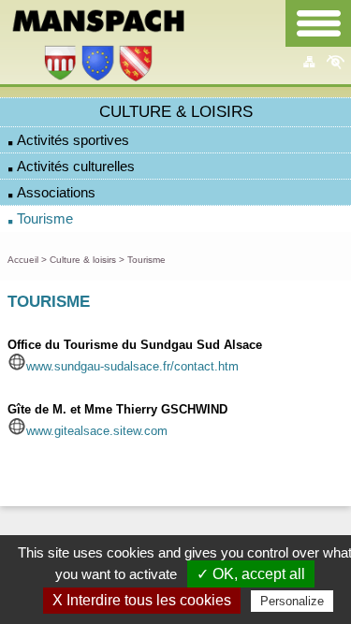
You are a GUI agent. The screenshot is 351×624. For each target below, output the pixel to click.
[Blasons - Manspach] (98, 77)
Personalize (292, 601)
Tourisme (45, 218)
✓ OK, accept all (251, 574)
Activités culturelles (76, 166)
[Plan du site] (309, 61)
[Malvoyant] (335, 61)
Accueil (22, 259)
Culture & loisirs (83, 259)
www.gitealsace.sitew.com (97, 431)
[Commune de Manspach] (97, 29)
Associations (56, 192)
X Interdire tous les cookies (141, 600)
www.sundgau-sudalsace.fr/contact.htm (132, 366)
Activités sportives (73, 140)
